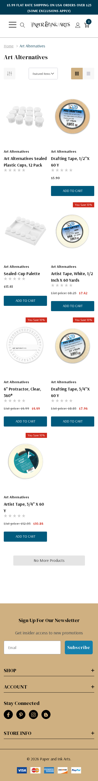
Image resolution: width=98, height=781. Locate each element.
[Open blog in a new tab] (46, 714)
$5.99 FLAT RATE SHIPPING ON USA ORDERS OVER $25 (49, 8)
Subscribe (78, 647)
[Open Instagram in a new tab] (33, 714)
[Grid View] (77, 73)
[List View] (88, 73)
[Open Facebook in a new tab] (8, 714)
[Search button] (22, 24)
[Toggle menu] (12, 24)
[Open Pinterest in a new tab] (21, 714)
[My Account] (77, 24)
